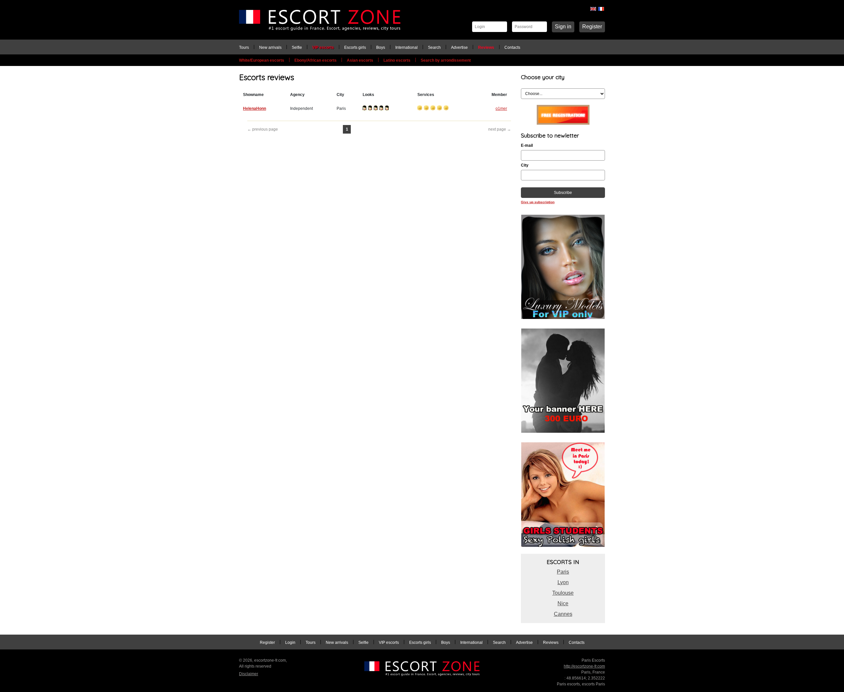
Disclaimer (248, 674)
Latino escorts (396, 60)
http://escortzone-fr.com (584, 666)
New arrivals (270, 47)
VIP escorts (323, 47)
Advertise (459, 47)
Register (592, 26)
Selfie (297, 47)
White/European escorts (261, 60)
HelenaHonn (254, 108)
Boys (380, 47)
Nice (563, 603)
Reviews (486, 47)
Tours (244, 47)
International (406, 47)
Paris (563, 572)
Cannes (563, 614)
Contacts (512, 47)
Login (290, 642)
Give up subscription (538, 202)
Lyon (563, 582)
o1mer (501, 108)
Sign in (563, 26)
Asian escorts (360, 60)
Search (434, 47)
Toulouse (563, 593)
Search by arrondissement (446, 60)
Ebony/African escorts (315, 60)
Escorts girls (355, 47)
